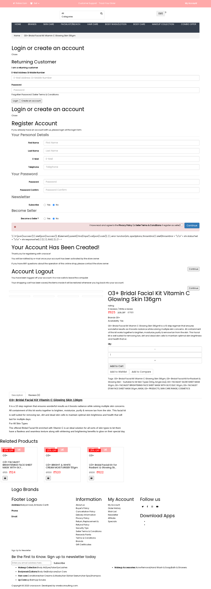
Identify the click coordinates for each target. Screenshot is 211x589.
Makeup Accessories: (125, 567)
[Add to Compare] (19, 449)
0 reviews (112, 309)
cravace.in (35, 585)
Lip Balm (31, 579)
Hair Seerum (75, 575)
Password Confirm (29, 190)
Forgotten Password (21, 94)
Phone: (15, 510)
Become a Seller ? (30, 218)
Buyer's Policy (82, 508)
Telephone (33, 167)
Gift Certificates (83, 544)
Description (17, 395)
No (57, 204)
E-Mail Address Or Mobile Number (28, 72)
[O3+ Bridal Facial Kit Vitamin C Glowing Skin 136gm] (19, 296)
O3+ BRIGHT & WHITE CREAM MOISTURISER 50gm (62, 466)
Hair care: (23, 575)
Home (17, 35)
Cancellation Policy (85, 511)
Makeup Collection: (27, 567)
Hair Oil (65, 575)
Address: (16, 504)
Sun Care (62, 571)
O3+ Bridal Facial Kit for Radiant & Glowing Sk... (103, 466)
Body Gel (42, 571)
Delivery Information (86, 514)
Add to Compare (141, 371)
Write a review (126, 309)
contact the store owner (96, 263)
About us (80, 504)
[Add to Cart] (5, 478)
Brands (79, 541)
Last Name (33, 150)
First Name (33, 142)
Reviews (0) (34, 395)
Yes (48, 204)
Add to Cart (116, 366)
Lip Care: (22, 579)
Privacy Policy (82, 518)
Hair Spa (86, 575)
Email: (15, 516)
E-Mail (35, 158)
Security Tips (82, 528)
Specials (112, 521)
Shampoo (95, 575)
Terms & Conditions (86, 538)
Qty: (110, 344)
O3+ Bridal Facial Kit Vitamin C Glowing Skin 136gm (49, 35)
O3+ (5, 455)
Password (16, 84)
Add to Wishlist (118, 371)
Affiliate (111, 518)
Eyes (48, 567)
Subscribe (34, 204)
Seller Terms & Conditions (89, 531)
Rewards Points (83, 534)
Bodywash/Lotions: (28, 571)
